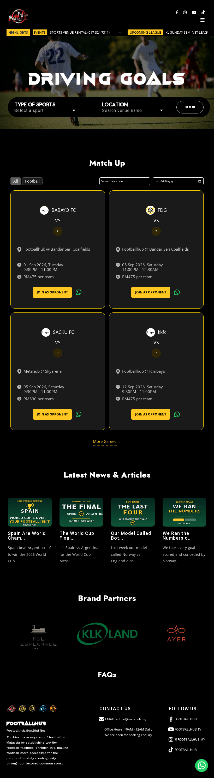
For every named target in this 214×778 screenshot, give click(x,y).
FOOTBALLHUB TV (188, 729)
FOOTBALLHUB (186, 719)
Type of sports (34, 104)
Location (115, 104)
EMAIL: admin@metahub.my (125, 719)
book (190, 107)
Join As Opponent (52, 292)
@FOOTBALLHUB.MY (190, 739)
